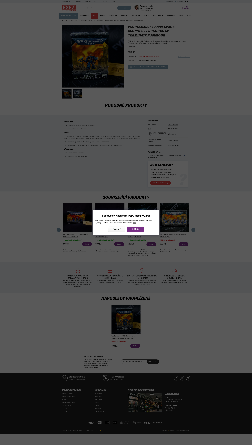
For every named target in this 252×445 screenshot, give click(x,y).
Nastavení (116, 229)
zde (134, 223)
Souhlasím (135, 229)
